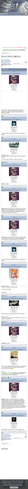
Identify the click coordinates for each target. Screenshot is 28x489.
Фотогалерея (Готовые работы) (5, 62)
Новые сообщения (7, 47)
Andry (14, 71)
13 (23, 415)
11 (23, 349)
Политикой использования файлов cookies (13, 485)
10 (23, 325)
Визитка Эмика (5, 316)
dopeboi (14, 413)
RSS (25, 48)
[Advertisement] (14, 31)
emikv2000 (14, 296)
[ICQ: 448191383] (9, 377)
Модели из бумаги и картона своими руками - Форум (6, 60)
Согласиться (14, 487)
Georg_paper (14, 264)
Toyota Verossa (4, 64)
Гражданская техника (5, 63)
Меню (3, 14)
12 (23, 380)
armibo (14, 138)
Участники (13, 47)
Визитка (3, 371)
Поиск (25, 47)
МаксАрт (14, 347)
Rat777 (14, 117)
